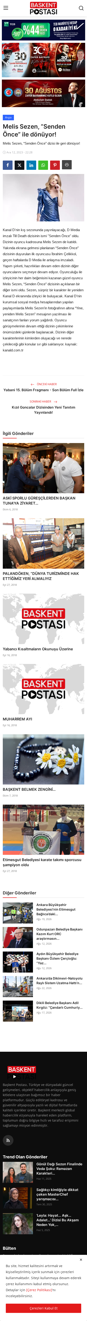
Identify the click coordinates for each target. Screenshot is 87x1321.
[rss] (8, 1140)
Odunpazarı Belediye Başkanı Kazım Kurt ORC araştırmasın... (59, 933)
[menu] (6, 8)
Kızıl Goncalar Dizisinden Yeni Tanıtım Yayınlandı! (43, 410)
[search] (81, 8)
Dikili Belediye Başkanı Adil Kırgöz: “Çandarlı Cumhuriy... (59, 1005)
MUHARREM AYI (17, 719)
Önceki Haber (46, 384)
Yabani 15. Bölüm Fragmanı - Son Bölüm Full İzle (43, 390)
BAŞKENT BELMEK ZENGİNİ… (29, 789)
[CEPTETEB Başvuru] (43, 30)
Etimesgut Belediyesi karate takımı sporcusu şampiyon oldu (42, 862)
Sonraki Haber (41, 401)
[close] (81, 1259)
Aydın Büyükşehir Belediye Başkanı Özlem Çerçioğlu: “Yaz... (57, 958)
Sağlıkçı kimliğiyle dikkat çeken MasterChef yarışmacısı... (57, 1194)
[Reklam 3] (43, 93)
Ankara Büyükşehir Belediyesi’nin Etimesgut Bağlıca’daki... (55, 909)
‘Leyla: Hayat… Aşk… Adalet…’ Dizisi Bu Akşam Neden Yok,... (57, 1220)
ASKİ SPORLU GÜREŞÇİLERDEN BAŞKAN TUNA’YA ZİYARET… (39, 500)
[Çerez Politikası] (39, 1290)
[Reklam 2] (43, 60)
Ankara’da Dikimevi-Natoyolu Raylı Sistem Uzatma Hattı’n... (59, 980)
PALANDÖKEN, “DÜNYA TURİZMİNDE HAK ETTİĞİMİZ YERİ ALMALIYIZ (41, 576)
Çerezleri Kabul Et (44, 1308)
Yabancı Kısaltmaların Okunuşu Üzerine (38, 649)
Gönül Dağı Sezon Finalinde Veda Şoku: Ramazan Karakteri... (59, 1168)
